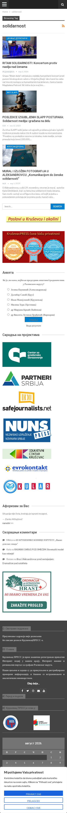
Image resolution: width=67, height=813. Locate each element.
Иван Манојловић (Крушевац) (27, 299)
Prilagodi (33, 801)
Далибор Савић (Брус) (22, 294)
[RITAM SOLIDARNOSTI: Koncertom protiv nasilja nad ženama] (19, 47)
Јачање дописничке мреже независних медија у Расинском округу (18, 38)
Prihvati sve (33, 794)
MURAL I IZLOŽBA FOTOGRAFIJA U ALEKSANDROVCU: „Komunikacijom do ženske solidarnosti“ (32, 174)
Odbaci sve (33, 807)
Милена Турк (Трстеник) (23, 304)
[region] (33, 790)
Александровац (15, 146)
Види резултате (33, 325)
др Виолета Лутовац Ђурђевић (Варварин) (33, 314)
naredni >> (7, 523)
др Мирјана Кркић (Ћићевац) (26, 309)
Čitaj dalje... (33, 683)
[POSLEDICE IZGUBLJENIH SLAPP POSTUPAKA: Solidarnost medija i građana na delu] (19, 101)
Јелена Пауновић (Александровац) (29, 289)
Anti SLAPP (12, 92)
